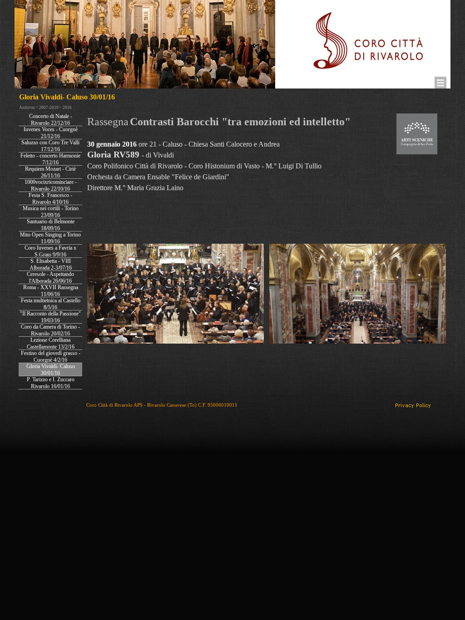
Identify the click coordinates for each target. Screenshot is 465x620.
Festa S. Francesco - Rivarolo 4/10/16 (50, 198)
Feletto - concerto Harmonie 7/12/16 (50, 159)
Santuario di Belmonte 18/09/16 (50, 224)
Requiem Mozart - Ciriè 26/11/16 (50, 172)
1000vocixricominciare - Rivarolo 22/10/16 (51, 185)
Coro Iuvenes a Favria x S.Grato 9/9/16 (50, 251)
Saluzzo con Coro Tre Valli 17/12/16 (50, 146)
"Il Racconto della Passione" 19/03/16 (50, 317)
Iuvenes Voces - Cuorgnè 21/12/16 (51, 132)
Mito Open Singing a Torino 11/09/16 (50, 238)
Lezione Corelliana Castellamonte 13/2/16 (50, 343)
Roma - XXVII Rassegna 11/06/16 (50, 290)
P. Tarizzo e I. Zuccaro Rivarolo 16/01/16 (50, 382)
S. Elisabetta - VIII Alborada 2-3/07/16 (51, 264)
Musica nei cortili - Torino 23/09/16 (51, 211)
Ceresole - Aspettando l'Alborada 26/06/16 (50, 277)
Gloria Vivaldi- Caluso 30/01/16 (50, 369)
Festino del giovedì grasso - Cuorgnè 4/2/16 (50, 356)
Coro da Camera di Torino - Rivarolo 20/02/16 (50, 330)
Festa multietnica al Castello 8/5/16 (50, 303)
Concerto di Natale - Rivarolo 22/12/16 (50, 119)
